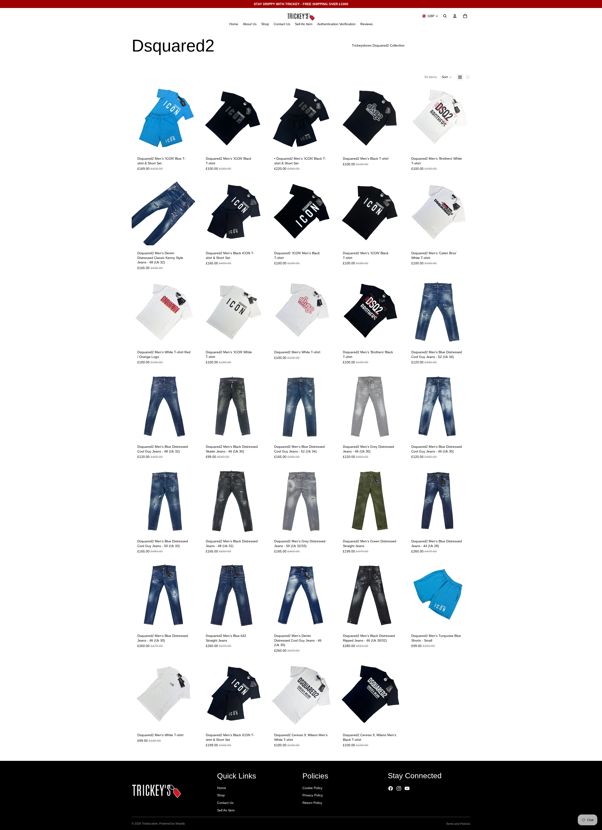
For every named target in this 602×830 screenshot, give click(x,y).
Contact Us (225, 803)
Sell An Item (226, 810)
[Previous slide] (139, 118)
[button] (447, 77)
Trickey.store (150, 823)
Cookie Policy (312, 788)
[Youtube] (407, 788)
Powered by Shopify (172, 823)
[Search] (445, 16)
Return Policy (312, 803)
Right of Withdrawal (409, 802)
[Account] (455, 16)
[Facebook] (390, 788)
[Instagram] (399, 788)
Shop (221, 795)
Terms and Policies (458, 824)
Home (221, 788)
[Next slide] (189, 118)
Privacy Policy (312, 795)
